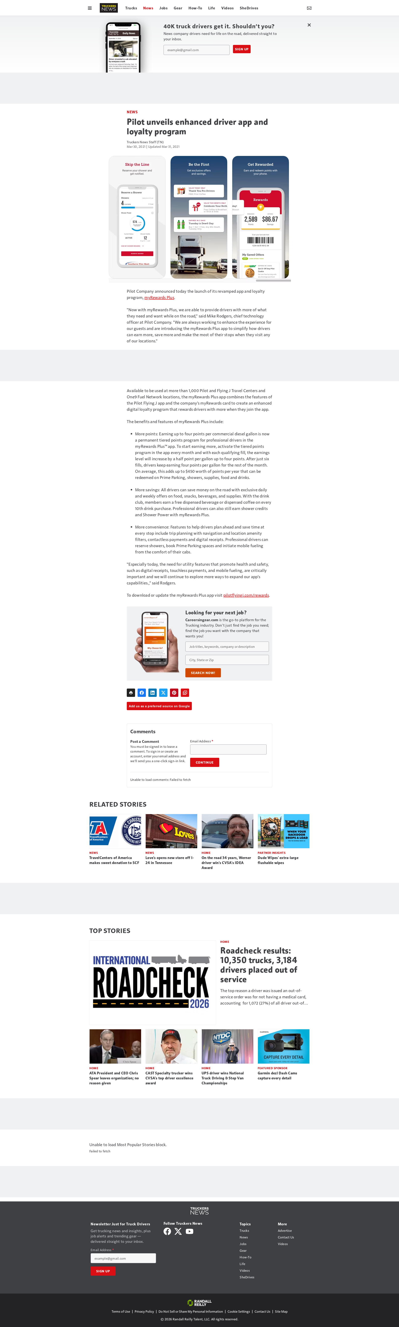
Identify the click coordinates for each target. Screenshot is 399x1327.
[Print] (131, 693)
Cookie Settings (239, 1311)
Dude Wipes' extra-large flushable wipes (278, 860)
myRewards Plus (159, 297)
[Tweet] (163, 693)
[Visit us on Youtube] (189, 1230)
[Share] (142, 693)
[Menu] (89, 8)
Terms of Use (121, 1311)
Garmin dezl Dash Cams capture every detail (277, 1075)
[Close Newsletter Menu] (309, 24)
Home (206, 852)
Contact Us (262, 1311)
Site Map (281, 1311)
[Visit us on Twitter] (178, 1230)
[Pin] (174, 693)
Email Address (201, 741)
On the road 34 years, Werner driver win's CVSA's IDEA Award (226, 862)
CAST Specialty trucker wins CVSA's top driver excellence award (169, 1078)
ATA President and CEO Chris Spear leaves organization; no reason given (114, 1078)
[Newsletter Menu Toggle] (309, 8)
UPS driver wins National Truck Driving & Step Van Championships (223, 1078)
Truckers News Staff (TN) (145, 142)
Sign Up (242, 49)
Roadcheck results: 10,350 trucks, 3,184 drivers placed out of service (258, 965)
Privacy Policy (144, 1311)
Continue (205, 762)
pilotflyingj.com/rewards (246, 595)
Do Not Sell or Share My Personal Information (191, 1311)
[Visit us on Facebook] (167, 1230)
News (132, 111)
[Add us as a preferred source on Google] (185, 693)
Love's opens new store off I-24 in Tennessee (169, 860)
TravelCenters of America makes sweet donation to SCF (114, 860)
